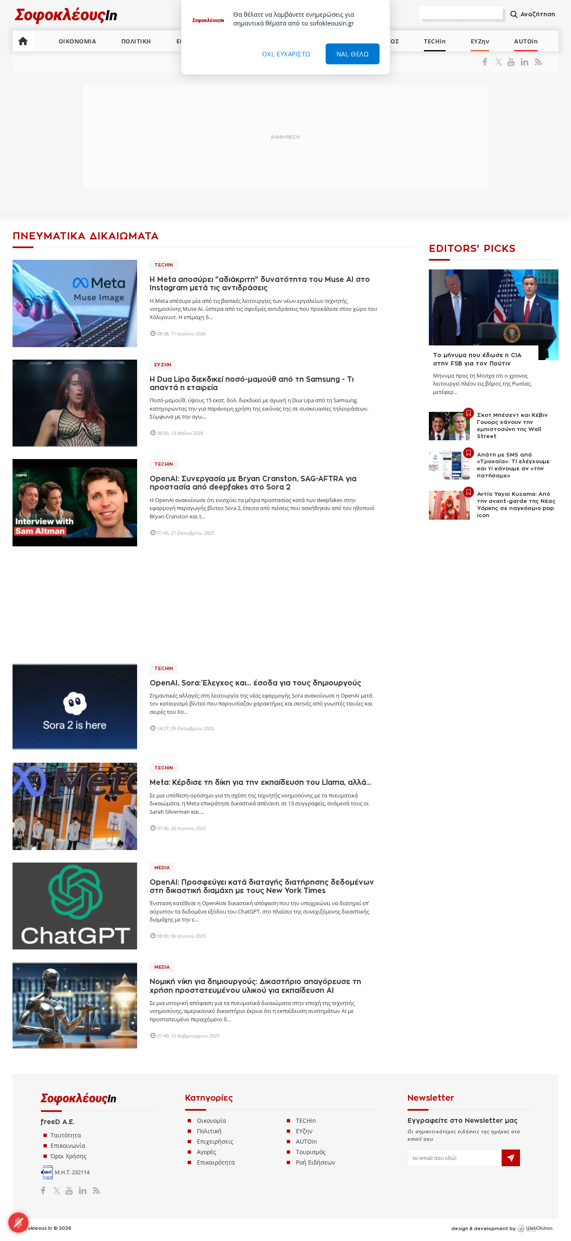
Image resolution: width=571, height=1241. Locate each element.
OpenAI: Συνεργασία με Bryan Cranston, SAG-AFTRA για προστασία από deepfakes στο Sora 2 (253, 483)
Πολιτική (209, 1131)
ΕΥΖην (480, 41)
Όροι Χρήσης (69, 1156)
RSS (536, 61)
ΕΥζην (304, 1131)
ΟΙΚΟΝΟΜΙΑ (78, 41)
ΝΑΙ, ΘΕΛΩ (352, 54)
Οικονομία (211, 1120)
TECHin (435, 41)
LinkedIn (524, 61)
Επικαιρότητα (216, 1162)
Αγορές (206, 1152)
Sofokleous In (66, 15)
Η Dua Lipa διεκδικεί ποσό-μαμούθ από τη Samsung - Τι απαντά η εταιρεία (252, 383)
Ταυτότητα (66, 1135)
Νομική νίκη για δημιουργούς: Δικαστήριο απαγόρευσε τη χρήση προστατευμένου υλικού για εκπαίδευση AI (255, 986)
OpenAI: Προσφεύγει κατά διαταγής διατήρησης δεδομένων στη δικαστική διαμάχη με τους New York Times (262, 886)
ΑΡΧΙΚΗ (23, 40)
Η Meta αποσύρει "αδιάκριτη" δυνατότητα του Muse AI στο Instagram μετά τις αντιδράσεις (260, 284)
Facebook (488, 61)
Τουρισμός (311, 1152)
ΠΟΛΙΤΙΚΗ (136, 41)
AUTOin (526, 41)
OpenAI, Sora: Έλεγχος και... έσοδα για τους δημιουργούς (255, 683)
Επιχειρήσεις (215, 1141)
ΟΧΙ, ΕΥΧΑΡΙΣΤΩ (286, 54)
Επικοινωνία (68, 1146)
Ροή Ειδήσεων (315, 1162)
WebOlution (534, 1229)
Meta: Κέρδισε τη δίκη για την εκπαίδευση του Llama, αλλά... (260, 782)
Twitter (500, 61)
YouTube (512, 61)
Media (162, 867)
